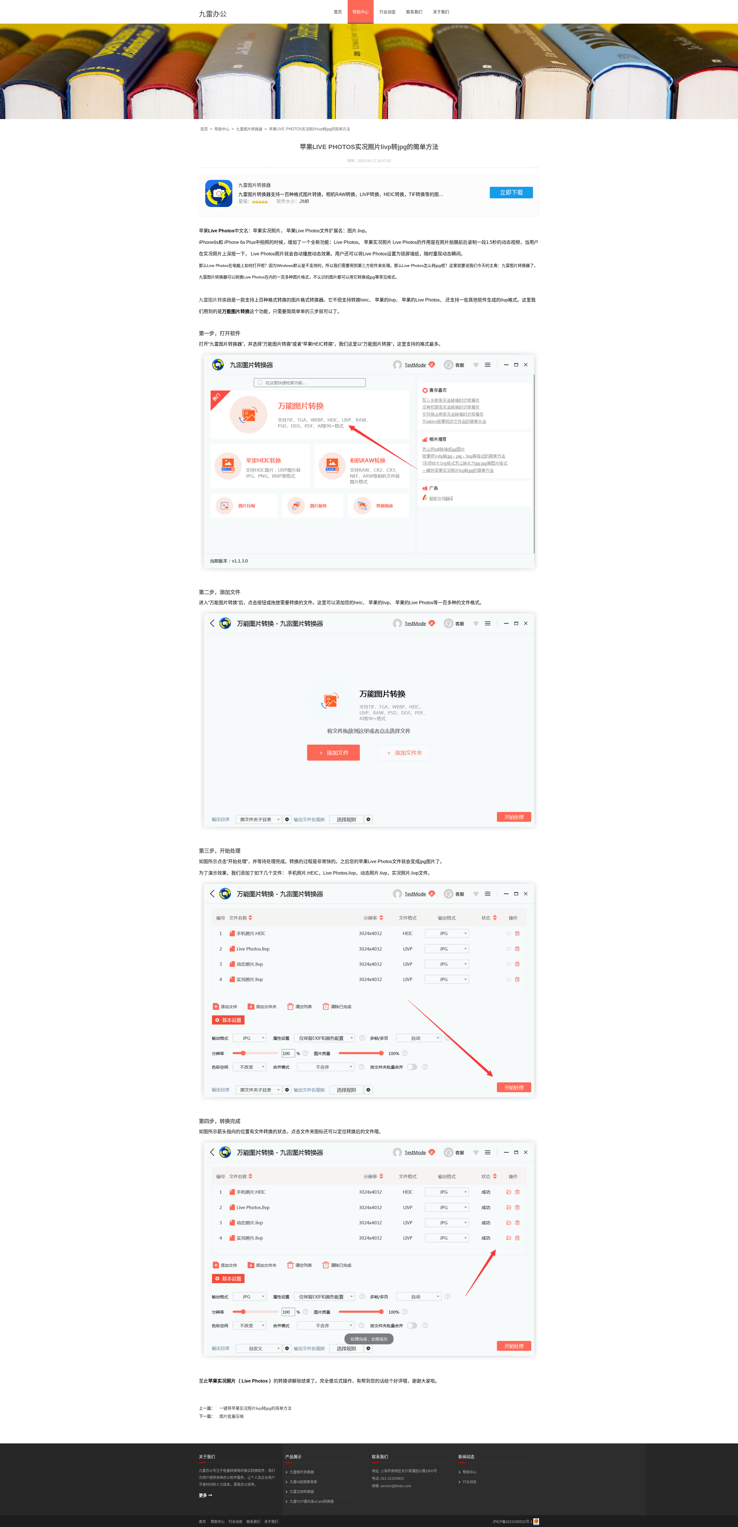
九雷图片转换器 (249, 129)
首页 (338, 12)
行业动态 (387, 12)
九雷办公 (213, 14)
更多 (203, 1495)
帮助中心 (361, 12)
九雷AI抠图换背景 (303, 1482)
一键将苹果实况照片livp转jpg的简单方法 (255, 1408)
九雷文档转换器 (302, 1492)
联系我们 (414, 12)
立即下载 (511, 192)
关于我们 (441, 12)
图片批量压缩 (231, 1416)
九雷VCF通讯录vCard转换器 (312, 1502)
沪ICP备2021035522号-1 (512, 1522)
